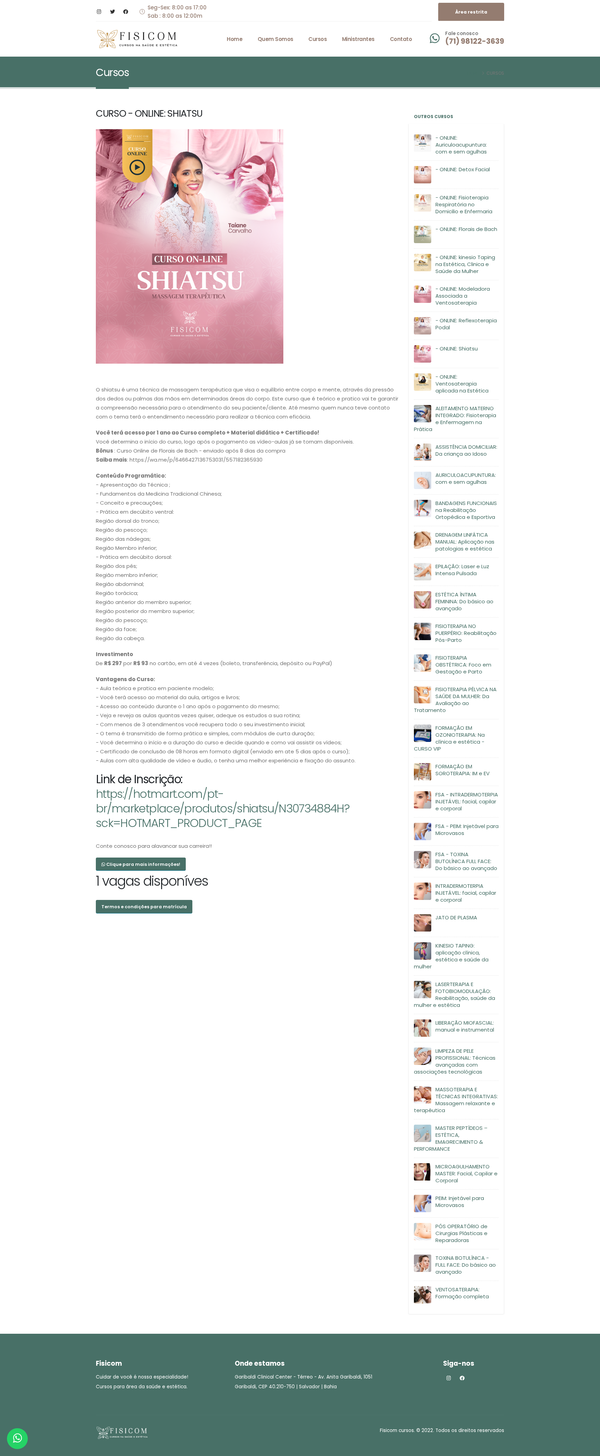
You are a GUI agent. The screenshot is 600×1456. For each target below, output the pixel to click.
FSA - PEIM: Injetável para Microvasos (467, 829)
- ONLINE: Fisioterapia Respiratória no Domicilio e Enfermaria (463, 204)
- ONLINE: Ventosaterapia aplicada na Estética (462, 383)
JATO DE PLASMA (456, 917)
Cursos (317, 39)
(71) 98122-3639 (474, 41)
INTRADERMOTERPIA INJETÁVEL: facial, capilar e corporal (465, 892)
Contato (401, 39)
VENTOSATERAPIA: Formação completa (462, 1293)
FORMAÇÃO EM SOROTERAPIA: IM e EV (462, 770)
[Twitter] (112, 12)
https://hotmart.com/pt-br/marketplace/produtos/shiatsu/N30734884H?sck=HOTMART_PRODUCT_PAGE (222, 808)
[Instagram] (99, 12)
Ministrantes (358, 39)
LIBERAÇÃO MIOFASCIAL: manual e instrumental (464, 1026)
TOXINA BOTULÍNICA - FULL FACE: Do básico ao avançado (465, 1264)
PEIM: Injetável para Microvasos (459, 1201)
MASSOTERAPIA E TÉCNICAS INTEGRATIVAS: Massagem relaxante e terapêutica (456, 1100)
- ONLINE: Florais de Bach (466, 229)
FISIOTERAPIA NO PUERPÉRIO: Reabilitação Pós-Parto (466, 633)
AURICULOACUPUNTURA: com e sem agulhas (465, 478)
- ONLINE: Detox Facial (462, 169)
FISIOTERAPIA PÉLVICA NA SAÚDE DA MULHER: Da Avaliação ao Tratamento (455, 700)
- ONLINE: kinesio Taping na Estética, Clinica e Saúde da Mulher (465, 264)
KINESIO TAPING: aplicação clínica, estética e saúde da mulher (451, 956)
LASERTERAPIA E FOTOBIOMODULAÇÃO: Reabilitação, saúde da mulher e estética (454, 995)
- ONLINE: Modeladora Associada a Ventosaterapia (462, 295)
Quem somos (275, 39)
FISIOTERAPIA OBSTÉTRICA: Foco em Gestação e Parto (463, 664)
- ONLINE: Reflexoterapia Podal (466, 324)
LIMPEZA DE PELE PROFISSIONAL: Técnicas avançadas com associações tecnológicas (454, 1061)
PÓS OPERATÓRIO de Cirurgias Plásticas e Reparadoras (461, 1233)
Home (234, 39)
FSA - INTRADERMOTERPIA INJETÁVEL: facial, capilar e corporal (466, 801)
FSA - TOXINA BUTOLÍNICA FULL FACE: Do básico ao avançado (466, 861)
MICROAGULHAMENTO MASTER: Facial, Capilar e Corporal (466, 1173)
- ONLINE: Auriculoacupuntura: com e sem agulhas (461, 144)
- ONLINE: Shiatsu (456, 348)
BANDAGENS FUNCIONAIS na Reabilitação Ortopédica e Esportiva (466, 510)
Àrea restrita (471, 12)
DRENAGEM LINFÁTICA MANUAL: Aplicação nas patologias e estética (464, 541)
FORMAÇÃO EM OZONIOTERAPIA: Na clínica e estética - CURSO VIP (449, 738)
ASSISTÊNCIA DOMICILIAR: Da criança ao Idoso (466, 450)
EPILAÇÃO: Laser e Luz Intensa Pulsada (462, 570)
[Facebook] (125, 12)
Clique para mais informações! (142, 864)
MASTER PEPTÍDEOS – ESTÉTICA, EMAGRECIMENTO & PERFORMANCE (451, 1138)
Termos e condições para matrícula (144, 907)
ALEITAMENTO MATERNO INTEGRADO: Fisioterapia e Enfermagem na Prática (455, 419)
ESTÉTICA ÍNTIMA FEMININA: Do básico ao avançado (464, 601)
